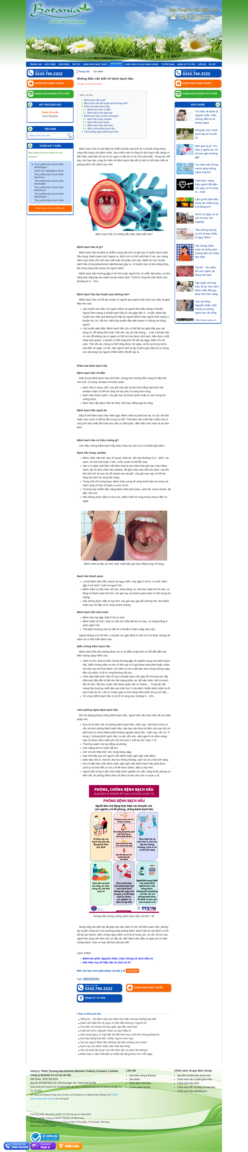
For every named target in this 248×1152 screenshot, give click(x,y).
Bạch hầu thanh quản (96, 122)
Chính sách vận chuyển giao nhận (194, 1079)
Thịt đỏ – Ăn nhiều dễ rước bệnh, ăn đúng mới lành (205, 271)
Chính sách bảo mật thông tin (192, 1091)
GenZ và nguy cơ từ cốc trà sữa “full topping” (206, 218)
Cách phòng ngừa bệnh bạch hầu (99, 132)
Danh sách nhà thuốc (95, 64)
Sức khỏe (116, 64)
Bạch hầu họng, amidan (97, 119)
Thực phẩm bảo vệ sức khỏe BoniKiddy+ (49, 182)
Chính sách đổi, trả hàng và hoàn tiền (196, 1087)
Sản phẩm (64, 64)
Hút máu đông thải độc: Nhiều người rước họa (106, 1038)
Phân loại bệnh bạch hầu (95, 106)
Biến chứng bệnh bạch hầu (99, 128)
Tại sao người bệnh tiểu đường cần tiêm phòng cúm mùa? (113, 1042)
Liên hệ (202, 64)
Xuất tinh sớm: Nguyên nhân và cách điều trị (105, 1030)
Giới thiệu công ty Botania (142, 1075)
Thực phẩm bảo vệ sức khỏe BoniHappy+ (49, 165)
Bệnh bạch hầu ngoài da (97, 113)
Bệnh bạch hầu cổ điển (97, 109)
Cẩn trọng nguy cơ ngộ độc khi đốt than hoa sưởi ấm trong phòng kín (119, 1034)
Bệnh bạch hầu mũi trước (98, 125)
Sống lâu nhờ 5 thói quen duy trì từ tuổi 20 (206, 134)
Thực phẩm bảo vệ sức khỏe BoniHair (49, 201)
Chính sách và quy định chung (142, 64)
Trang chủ (36, 64)
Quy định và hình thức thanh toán (194, 1075)
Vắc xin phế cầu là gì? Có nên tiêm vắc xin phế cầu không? (113, 1050)
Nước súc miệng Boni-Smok (48, 171)
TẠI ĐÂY (132, 970)
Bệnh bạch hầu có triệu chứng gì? (100, 116)
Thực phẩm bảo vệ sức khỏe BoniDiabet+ (49, 195)
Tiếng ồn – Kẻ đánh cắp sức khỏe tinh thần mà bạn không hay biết (117, 1019)
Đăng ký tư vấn (186, 64)
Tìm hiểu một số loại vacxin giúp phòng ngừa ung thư (206, 168)
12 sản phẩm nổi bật (139, 1087)
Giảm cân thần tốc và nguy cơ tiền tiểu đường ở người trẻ (113, 1022)
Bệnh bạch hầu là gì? (93, 100)
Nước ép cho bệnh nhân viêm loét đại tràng (104, 1046)
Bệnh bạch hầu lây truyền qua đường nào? (104, 103)
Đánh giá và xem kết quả (50, 208)
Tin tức (76, 64)
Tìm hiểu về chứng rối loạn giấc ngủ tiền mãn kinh (108, 1026)
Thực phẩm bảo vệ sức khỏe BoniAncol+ (49, 188)
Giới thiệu (50, 64)
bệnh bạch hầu (91, 979)
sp (213, 64)
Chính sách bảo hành (188, 1083)
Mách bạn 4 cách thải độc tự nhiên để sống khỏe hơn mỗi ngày (115, 1054)
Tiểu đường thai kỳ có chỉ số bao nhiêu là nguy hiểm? (206, 234)
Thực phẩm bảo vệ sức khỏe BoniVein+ (49, 176)
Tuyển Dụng (168, 64)
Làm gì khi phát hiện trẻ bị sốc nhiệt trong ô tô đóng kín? (206, 203)
